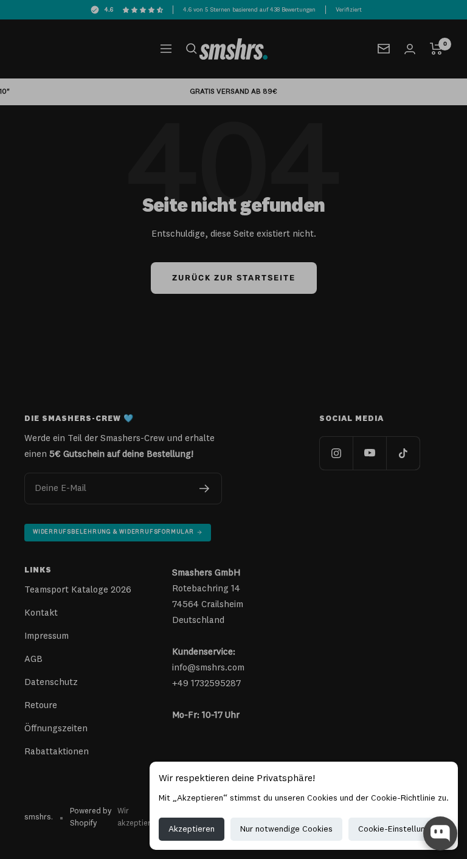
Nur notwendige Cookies (286, 829)
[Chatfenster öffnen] (440, 833)
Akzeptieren (191, 829)
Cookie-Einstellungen (398, 829)
